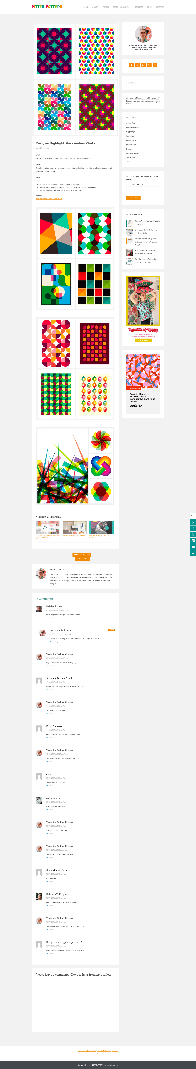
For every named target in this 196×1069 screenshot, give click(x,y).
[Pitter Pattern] (47, 7)
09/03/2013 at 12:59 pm (55, 850)
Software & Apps (132, 153)
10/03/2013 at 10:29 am (55, 754)
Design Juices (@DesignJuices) (64, 942)
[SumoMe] (193, 553)
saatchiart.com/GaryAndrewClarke (49, 199)
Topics (106, 7)
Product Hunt (131, 145)
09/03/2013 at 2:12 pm (54, 802)
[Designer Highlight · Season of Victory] (101, 527)
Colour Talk (130, 123)
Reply (66, 610)
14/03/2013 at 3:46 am (54, 730)
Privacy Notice (82, 1051)
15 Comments (44, 148)
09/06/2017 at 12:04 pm (55, 610)
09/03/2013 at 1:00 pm (54, 826)
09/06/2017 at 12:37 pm (58, 634)
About (95, 7)
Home (85, 7)
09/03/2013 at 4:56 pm (54, 778)
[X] (193, 534)
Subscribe (138, 7)
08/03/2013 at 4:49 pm (54, 922)
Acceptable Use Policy (104, 1051)
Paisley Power (54, 606)
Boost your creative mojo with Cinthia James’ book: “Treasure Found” (146, 242)
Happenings (130, 132)
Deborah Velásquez (57, 894)
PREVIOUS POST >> (82, 554)
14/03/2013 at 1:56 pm (54, 706)
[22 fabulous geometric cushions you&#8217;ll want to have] (48, 527)
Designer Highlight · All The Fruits (74, 535)
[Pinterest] (193, 522)
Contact (160, 7)
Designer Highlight (133, 127)
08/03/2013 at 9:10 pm (54, 874)
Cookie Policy (92, 1051)
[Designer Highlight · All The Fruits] (75, 527)
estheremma (53, 798)
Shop (149, 7)
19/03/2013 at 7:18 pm (54, 682)
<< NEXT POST (83, 559)
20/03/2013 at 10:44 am (55, 658)
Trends (128, 162)
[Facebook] (193, 528)
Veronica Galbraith (58, 569)
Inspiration (130, 136)
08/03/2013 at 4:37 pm (54, 946)
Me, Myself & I (131, 140)
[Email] (193, 547)
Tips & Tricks (131, 158)
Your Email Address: (134, 185)
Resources (130, 149)
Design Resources (121, 7)
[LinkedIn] (193, 541)
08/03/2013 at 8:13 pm (54, 898)
